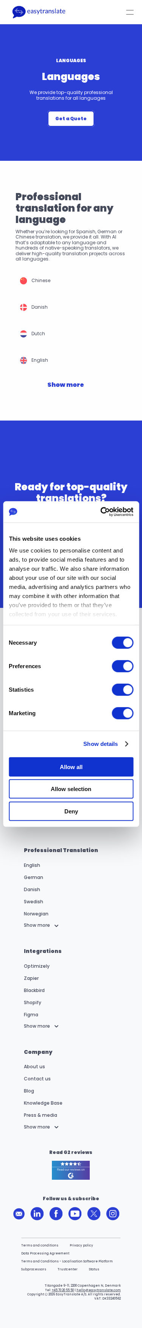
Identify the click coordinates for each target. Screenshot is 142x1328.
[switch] (122, 666)
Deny (71, 811)
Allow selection (71, 789)
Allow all (71, 766)
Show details (100, 744)
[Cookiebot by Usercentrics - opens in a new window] (101, 512)
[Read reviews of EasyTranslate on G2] (71, 1171)
